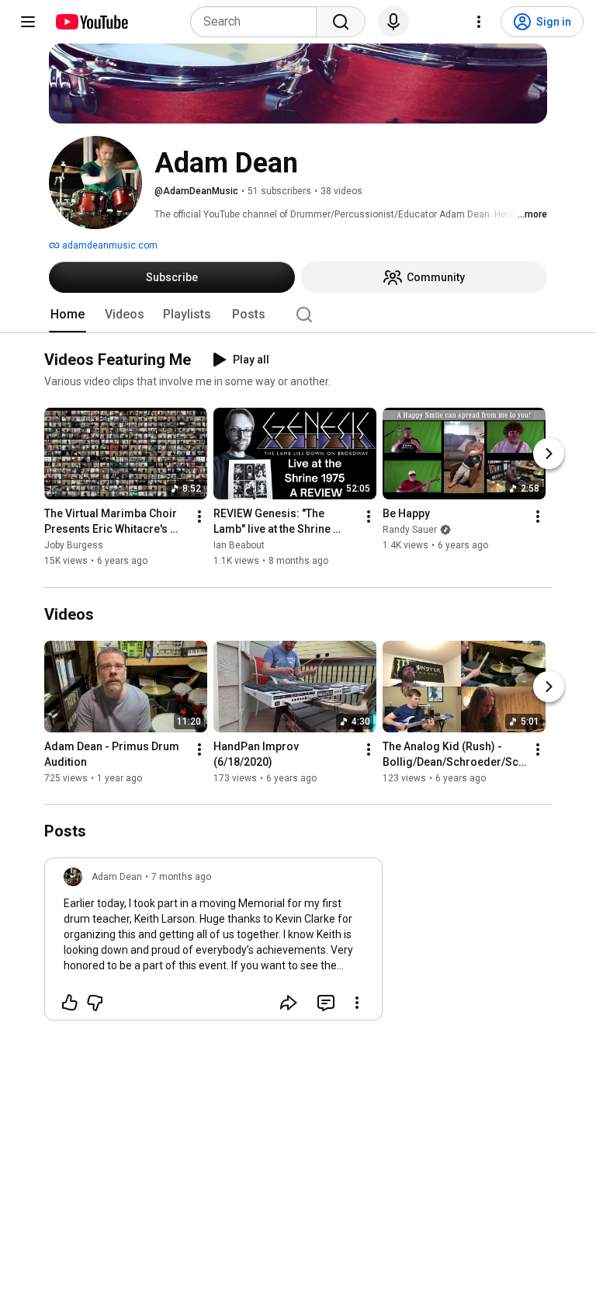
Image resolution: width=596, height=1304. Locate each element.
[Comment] (325, 1002)
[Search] (341, 21)
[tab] (67, 314)
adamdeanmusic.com (109, 245)
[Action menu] (356, 1002)
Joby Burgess (73, 546)
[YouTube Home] (91, 21)
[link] (213, 944)
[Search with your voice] (393, 21)
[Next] (548, 454)
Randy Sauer (410, 530)
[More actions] (199, 517)
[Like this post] (69, 1002)
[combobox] (258, 21)
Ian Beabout (239, 546)
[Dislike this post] (94, 1002)
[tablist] (298, 314)
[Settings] (479, 21)
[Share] (288, 1002)
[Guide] (28, 21)
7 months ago (181, 876)
